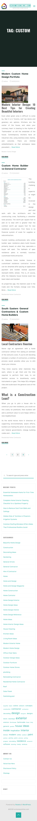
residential (29, 741)
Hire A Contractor (9, 571)
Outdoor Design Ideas (11, 658)
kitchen (5, 735)
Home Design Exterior (11, 600)
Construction (8, 547)
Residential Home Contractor (11, 294)
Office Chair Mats (10, 653)
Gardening (7, 557)
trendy (19, 744)
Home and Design (9, 581)
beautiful (5, 706)
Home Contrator (9, 595)
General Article (9, 562)
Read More (16, 147)
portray (26, 738)
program (5, 741)
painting (11, 738)
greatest (12, 726)
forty (31, 722)
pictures (20, 738)
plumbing (6, 672)
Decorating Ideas (9, 552)
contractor (16, 709)
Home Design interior (11, 610)
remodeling (12, 741)
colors (15, 706)
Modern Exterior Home (11, 643)
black (10, 706)
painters (5, 738)
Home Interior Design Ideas (13, 624)
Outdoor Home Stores (11, 667)
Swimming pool (8, 696)
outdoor (24, 735)
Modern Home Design (9, 151)
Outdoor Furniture (10, 663)
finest (27, 722)
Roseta (18, 805)
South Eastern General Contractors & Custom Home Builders (15, 311)
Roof (5, 687)
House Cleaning (9, 629)
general (6, 726)
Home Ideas (7, 619)
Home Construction (10, 591)
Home (5, 576)
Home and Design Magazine (13, 586)
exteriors (6, 722)
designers (23, 713)
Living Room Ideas (10, 639)
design (15, 713)
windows (24, 744)
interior (25, 730)
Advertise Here (9, 764)
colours (21, 706)
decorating (6, 713)
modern (12, 734)
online (19, 735)
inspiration (15, 730)
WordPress (27, 805)
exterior (21, 718)
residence (21, 741)
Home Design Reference (12, 615)
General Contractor (10, 567)
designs (30, 713)
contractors (25, 709)
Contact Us (7, 759)
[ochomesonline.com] (4, 6)
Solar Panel (7, 691)
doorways (11, 719)
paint (30, 734)
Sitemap (6, 773)
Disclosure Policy (9, 768)
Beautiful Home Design (11, 543)
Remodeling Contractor (12, 677)
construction (6, 709)
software (6, 744)
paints (16, 738)
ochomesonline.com (20, 5)
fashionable (21, 722)
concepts (28, 706)
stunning (13, 744)
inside (6, 730)
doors (5, 719)
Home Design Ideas (10, 605)
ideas (26, 725)
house (18, 726)
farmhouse (13, 722)
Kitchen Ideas (8, 634)
